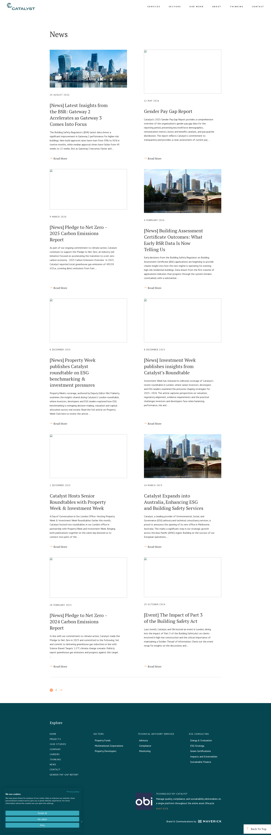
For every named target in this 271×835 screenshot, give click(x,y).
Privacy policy (73, 791)
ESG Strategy (197, 745)
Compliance (145, 745)
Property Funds (103, 740)
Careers (55, 754)
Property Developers (105, 751)
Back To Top (258, 829)
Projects (55, 739)
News (53, 764)
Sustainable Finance (200, 761)
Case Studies (58, 744)
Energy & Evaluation (201, 740)
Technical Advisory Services (156, 734)
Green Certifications (200, 751)
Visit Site (162, 808)
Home (53, 734)
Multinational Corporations (109, 745)
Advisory (143, 740)
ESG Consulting (199, 734)
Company (55, 749)
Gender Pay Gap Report (64, 774)
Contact (258, 6)
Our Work (196, 6)
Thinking (236, 6)
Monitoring (145, 751)
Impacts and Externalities (203, 756)
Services (153, 6)
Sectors (175, 6)
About (216, 6)
